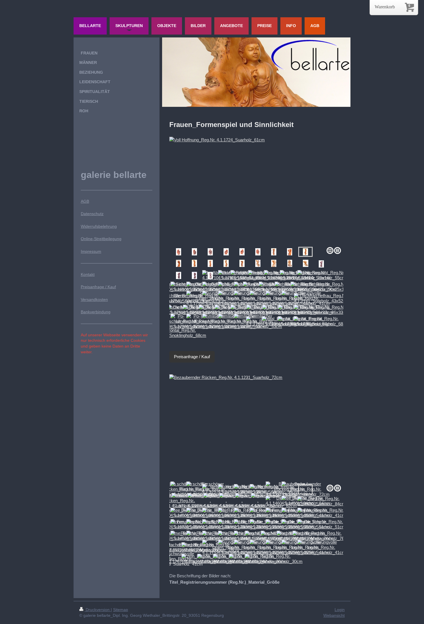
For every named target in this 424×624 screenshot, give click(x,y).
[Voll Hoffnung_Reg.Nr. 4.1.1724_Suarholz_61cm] (256, 191)
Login (340, 609)
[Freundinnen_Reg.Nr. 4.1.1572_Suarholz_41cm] (321, 513)
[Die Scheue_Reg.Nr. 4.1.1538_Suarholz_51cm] (321, 524)
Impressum (91, 251)
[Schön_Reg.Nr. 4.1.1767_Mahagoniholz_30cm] (274, 559)
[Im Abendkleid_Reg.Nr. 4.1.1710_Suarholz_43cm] (321, 264)
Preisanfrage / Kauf (192, 356)
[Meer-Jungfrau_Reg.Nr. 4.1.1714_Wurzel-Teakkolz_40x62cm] (257, 263)
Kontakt (88, 274)
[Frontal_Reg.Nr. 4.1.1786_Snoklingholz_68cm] (321, 321)
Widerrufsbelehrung (99, 226)
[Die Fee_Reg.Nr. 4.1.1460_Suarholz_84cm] (321, 501)
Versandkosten (94, 299)
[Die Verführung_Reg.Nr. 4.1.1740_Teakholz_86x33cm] (321, 310)
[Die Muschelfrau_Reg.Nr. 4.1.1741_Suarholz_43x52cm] (321, 298)
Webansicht (334, 615)
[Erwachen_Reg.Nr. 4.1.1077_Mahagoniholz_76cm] (321, 536)
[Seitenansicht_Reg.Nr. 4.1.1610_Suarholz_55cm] (321, 275)
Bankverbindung (95, 312)
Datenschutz (92, 213)
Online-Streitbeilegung (101, 238)
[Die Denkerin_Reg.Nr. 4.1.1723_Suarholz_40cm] (178, 251)
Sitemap (120, 609)
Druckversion (98, 609)
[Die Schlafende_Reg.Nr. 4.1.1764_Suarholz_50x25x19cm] (321, 287)
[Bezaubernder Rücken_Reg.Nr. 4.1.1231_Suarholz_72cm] (256, 428)
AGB (85, 201)
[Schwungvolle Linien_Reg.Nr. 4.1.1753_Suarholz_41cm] (321, 547)
